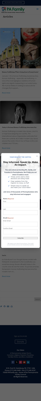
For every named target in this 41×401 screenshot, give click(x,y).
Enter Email (7, 221)
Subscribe (21, 238)
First (4, 201)
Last (4, 209)
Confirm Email (7, 228)
